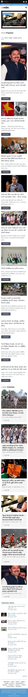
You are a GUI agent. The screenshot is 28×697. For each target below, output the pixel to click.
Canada (15, 38)
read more (5, 98)
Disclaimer (18, 686)
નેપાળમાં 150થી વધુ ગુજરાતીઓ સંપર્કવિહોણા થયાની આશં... (15, 649)
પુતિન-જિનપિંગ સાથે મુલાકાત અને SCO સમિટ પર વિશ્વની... (16, 671)
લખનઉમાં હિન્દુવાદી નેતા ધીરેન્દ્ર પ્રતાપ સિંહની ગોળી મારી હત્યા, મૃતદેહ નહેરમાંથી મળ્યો (12, 589)
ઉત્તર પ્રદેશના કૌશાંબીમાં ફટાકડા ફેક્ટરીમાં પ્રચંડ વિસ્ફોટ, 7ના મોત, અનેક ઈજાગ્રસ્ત (13, 413)
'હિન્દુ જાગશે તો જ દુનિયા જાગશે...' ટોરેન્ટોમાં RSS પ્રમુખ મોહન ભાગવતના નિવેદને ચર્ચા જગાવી (13, 517)
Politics (24, 684)
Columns (17, 684)
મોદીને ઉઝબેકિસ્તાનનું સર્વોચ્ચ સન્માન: (17, 628)
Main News (6, 681)
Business (11, 684)
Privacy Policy (10, 686)
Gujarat (10, 38)
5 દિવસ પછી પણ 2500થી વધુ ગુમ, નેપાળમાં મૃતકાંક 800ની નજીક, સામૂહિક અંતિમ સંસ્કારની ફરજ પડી (13, 552)
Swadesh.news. (13, 689)
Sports (20, 38)
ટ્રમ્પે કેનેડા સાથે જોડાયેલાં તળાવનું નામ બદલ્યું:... (17, 635)
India (2, 38)
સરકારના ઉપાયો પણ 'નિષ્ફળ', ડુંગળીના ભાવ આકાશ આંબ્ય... (15, 657)
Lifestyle (4, 684)
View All (25, 676)
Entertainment (19, 683)
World (6, 38)
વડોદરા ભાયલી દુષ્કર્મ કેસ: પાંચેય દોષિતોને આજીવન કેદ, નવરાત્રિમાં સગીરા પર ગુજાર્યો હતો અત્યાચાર (13, 448)
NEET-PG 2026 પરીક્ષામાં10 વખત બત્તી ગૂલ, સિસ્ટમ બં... (16, 622)
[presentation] (4, 20)
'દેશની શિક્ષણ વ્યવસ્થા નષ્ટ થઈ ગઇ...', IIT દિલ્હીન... (17, 664)
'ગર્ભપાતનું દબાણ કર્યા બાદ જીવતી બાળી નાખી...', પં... (16, 607)
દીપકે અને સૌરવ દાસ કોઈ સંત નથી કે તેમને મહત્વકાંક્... (17, 614)
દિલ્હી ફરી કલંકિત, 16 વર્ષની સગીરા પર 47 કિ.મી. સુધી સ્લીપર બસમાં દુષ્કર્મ (13, 483)
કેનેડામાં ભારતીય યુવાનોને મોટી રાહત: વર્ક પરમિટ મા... (17, 642)
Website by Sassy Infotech (14, 695)
